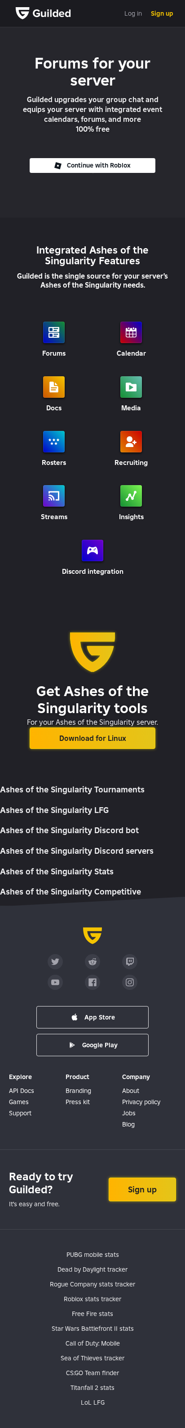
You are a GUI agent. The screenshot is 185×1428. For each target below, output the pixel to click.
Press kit (78, 1102)
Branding (78, 1091)
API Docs (21, 1091)
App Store (99, 1017)
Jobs (129, 1113)
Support (20, 1113)
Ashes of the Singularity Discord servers (77, 851)
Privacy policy (141, 1102)
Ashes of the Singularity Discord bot (69, 830)
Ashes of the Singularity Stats (57, 871)
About (130, 1091)
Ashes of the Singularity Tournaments (72, 789)
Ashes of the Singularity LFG (54, 810)
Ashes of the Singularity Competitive (70, 891)
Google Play (100, 1045)
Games (19, 1102)
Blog (128, 1124)
